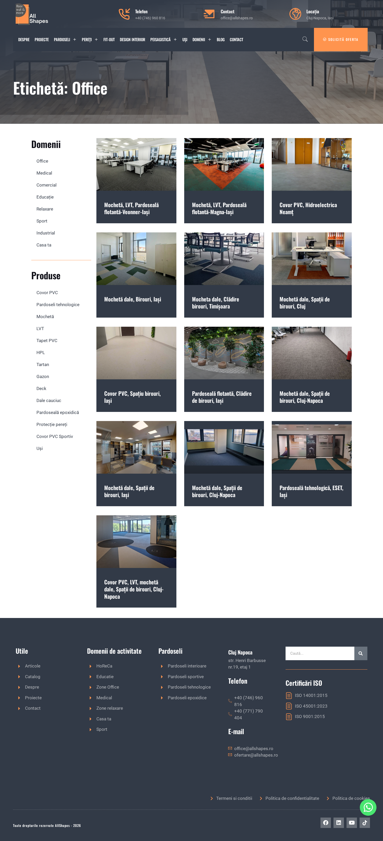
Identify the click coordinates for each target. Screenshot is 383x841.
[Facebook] (325, 823)
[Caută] (360, 653)
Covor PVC (47, 292)
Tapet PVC (46, 340)
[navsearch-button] (305, 39)
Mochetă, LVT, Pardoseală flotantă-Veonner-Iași (131, 208)
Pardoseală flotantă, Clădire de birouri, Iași (222, 396)
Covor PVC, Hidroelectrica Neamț (308, 208)
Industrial (45, 233)
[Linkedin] (338, 823)
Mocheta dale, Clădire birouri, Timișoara (215, 302)
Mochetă (45, 316)
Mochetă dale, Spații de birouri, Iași (129, 491)
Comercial (46, 185)
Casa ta (43, 245)
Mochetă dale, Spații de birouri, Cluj (305, 302)
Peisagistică (160, 39)
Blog (221, 39)
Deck (41, 388)
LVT (40, 328)
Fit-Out (109, 39)
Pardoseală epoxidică (57, 412)
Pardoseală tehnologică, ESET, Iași (311, 491)
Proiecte (42, 39)
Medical (44, 173)
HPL (40, 352)
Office (42, 161)
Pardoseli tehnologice (57, 304)
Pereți (87, 39)
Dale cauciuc (48, 400)
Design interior (132, 39)
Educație (45, 197)
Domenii (199, 39)
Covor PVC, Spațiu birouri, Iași (132, 396)
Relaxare (44, 209)
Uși (184, 39)
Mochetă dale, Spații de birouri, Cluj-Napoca (305, 396)
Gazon (42, 376)
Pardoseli (62, 39)
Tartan (42, 364)
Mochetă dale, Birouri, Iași (132, 299)
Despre (23, 39)
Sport (41, 221)
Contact (236, 39)
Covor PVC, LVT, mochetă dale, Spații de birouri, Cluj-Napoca (134, 589)
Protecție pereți (51, 424)
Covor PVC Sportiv (54, 436)
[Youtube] (352, 823)
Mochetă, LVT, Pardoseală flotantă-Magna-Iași (219, 208)
